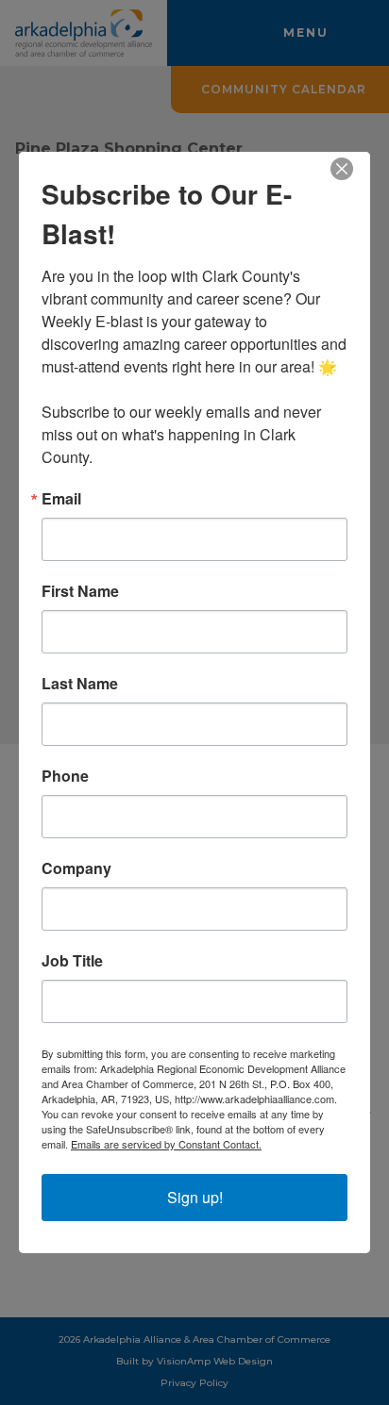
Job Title (72, 960)
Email (61, 498)
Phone (65, 776)
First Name (80, 591)
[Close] (353, 168)
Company (76, 868)
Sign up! (195, 1197)
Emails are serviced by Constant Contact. (166, 1143)
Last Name (80, 683)
